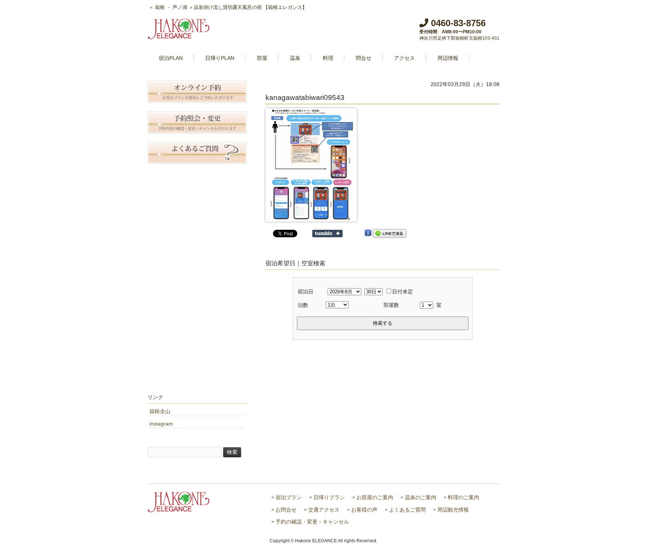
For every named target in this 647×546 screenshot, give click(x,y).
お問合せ (286, 510)
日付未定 (402, 292)
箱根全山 (159, 411)
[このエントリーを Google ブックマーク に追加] (368, 234)
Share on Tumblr (327, 233)
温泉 (295, 58)
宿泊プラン (289, 497)
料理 (328, 58)
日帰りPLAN (219, 58)
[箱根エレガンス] (179, 36)
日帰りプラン (329, 497)
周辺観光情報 (453, 510)
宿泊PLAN (171, 58)
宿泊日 (305, 292)
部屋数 (391, 305)
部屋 (262, 58)
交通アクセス (324, 510)
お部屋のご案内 (374, 497)
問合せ (363, 58)
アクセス (404, 58)
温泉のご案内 (420, 497)
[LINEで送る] (389, 234)
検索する (382, 323)
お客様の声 (364, 510)
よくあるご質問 (407, 510)
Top (629, 528)
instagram (161, 424)
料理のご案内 (463, 497)
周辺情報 (447, 58)
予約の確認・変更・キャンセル (312, 522)
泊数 (303, 305)
